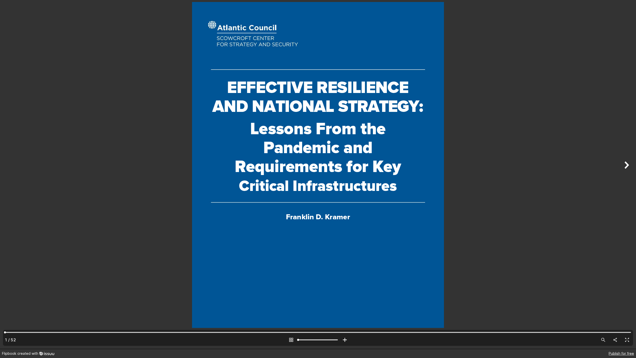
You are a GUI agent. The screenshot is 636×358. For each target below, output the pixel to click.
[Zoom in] (345, 340)
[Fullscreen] (627, 340)
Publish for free (621, 353)
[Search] (603, 340)
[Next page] (626, 174)
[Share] (615, 340)
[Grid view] (291, 340)
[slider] (318, 339)
